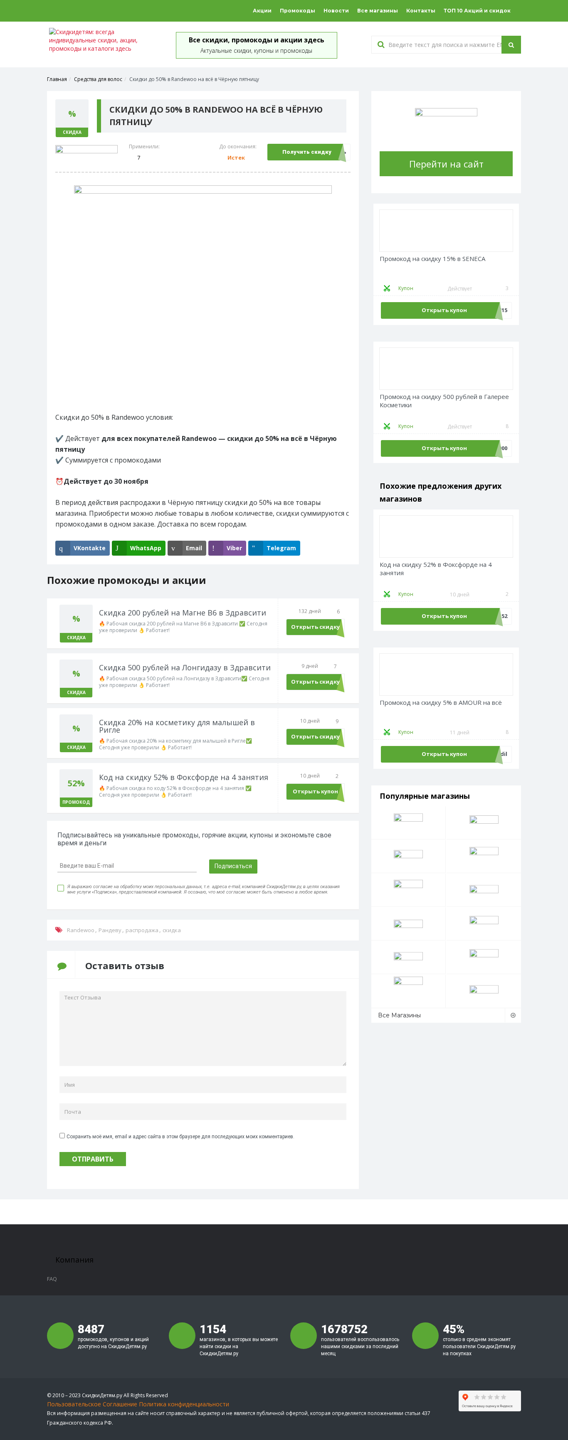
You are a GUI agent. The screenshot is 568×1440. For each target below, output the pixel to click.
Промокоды (297, 10)
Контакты (420, 10)
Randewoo (80, 930)
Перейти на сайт (446, 164)
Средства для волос (98, 79)
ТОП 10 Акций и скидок (477, 10)
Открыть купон (315, 791)
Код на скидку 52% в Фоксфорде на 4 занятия (436, 569)
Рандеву (110, 930)
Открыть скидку (315, 626)
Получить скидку (306, 152)
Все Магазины (399, 1015)
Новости (336, 10)
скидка (172, 930)
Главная (57, 79)
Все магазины (377, 10)
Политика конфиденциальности (184, 1404)
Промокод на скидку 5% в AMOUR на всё (441, 702)
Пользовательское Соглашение (92, 1404)
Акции (262, 10)
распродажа (142, 930)
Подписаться (233, 866)
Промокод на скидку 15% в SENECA (432, 259)
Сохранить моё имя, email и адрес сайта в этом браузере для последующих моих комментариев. (180, 1137)
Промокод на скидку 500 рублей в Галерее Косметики (444, 401)
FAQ (52, 1278)
